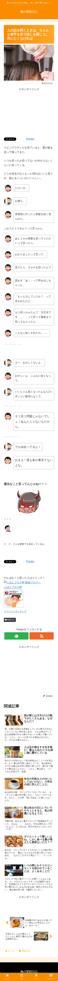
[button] (52, 543)
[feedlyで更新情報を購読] (16, 636)
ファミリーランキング (15, 611)
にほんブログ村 (13, 587)
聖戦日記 (11, 620)
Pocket (30, 138)
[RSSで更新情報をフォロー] (41, 636)
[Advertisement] (29, 112)
